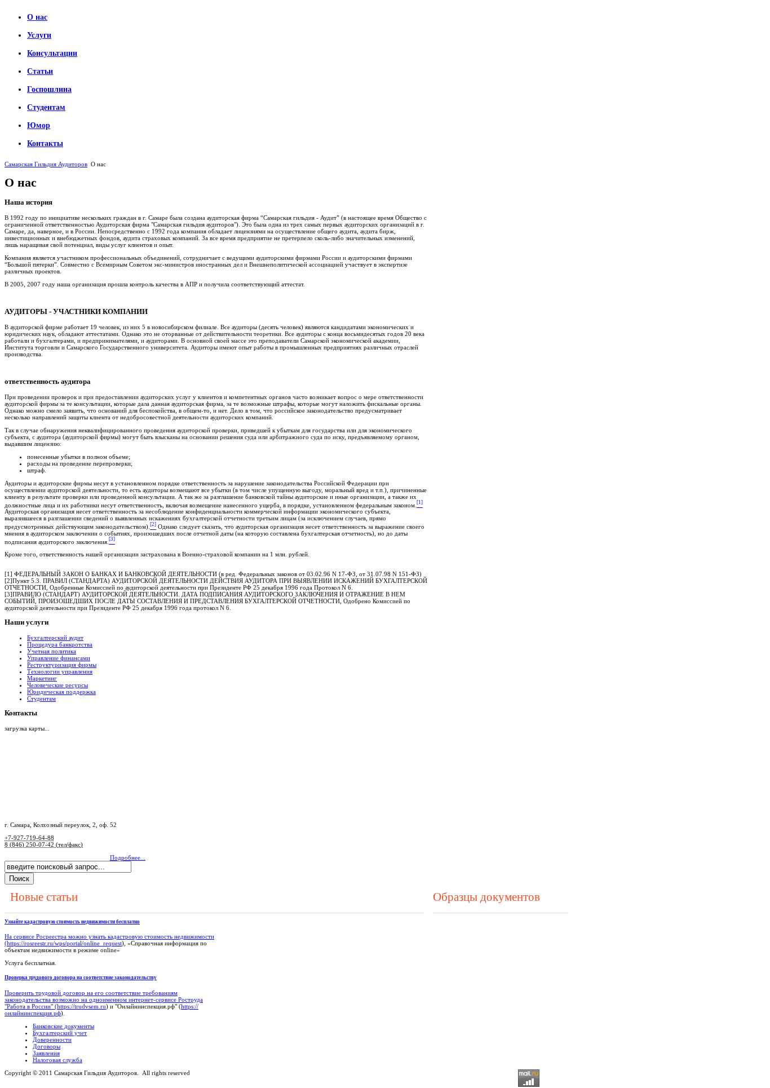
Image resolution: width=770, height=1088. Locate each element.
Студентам (46, 107)
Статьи (40, 71)
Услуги (39, 35)
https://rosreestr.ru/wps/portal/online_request (64, 943)
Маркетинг (42, 678)
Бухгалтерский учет (60, 1032)
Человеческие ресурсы (57, 685)
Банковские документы (63, 1026)
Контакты (45, 143)
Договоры (46, 1046)
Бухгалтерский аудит (55, 637)
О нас (37, 17)
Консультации (52, 53)
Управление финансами (58, 657)
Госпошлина (49, 89)
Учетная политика (51, 651)
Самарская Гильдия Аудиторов (46, 164)
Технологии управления (59, 671)
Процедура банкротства (59, 644)
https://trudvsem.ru (81, 1006)
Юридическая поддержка (61, 691)
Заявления (46, 1053)
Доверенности (52, 1039)
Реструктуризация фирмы (61, 664)
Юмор (38, 125)
